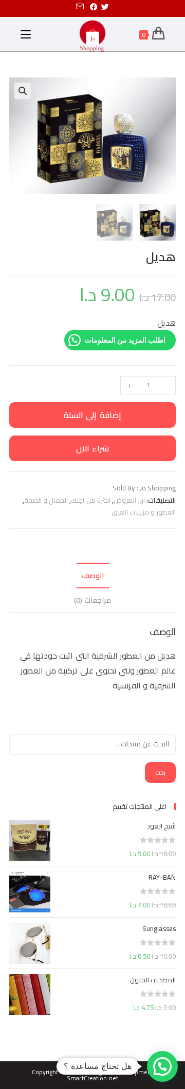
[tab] (92, 575)
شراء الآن (92, 448)
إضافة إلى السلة (92, 415)
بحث (160, 772)
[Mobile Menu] (26, 34)
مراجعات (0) (92, 600)
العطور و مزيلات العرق (144, 512)
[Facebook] (94, 7)
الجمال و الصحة (46, 500)
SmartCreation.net (92, 1078)
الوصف (93, 575)
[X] (106, 7)
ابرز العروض (129, 500)
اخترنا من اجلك (90, 500)
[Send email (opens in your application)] (80, 7)
